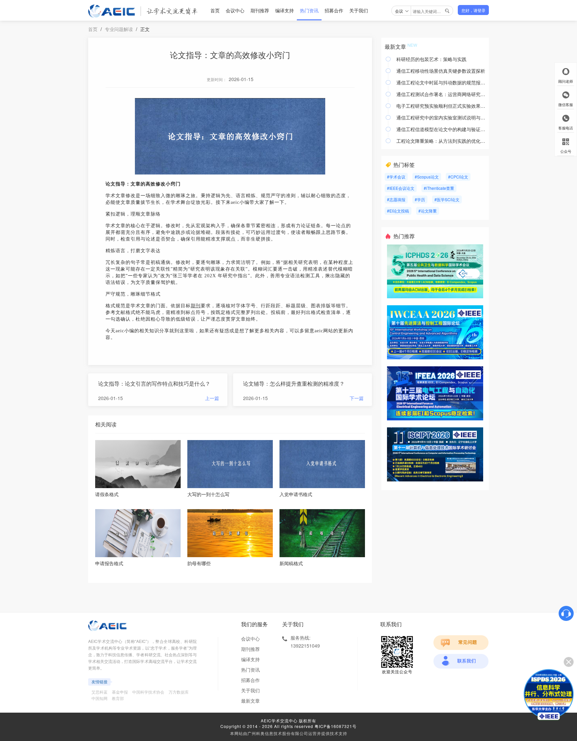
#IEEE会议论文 (400, 188)
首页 (215, 10)
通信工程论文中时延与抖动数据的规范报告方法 (441, 82)
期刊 (196, 305)
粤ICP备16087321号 (336, 726)
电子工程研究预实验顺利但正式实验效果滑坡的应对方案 (441, 105)
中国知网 (99, 698)
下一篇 (357, 398)
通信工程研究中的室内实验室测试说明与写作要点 (441, 117)
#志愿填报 (396, 199)
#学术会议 (396, 176)
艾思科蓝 (99, 692)
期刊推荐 (259, 10)
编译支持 (284, 10)
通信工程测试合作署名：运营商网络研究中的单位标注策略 (441, 94)
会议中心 (235, 10)
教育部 (118, 698)
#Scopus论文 (427, 176)
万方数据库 (179, 692)
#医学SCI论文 (446, 199)
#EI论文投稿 (398, 211)
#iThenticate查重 (439, 188)
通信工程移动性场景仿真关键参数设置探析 (440, 70)
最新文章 (250, 700)
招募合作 (334, 10)
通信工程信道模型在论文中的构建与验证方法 (441, 129)
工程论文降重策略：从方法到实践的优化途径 (441, 140)
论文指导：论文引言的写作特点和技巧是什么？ (154, 383)
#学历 (420, 199)
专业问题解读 (119, 29)
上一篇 (212, 398)
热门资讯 (309, 10)
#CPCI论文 (458, 176)
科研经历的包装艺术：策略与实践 (431, 59)
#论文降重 (427, 211)
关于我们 (358, 10)
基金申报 (120, 692)
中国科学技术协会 (148, 692)
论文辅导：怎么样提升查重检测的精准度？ (294, 383)
